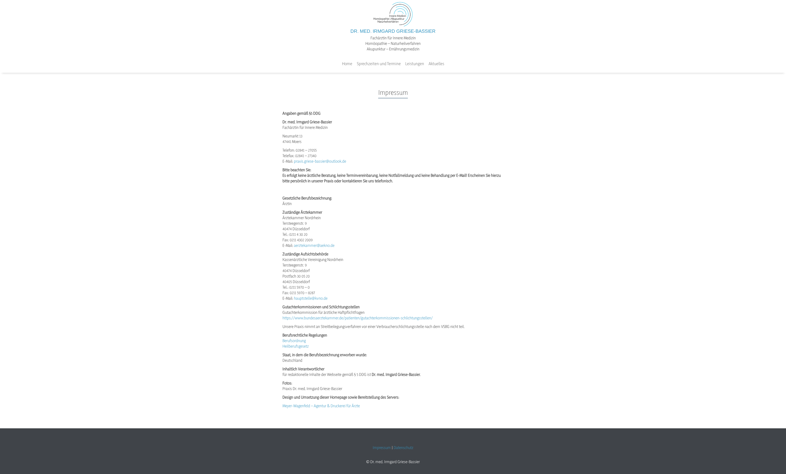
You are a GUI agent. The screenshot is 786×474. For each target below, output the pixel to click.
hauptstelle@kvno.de (311, 298)
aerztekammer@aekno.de (314, 245)
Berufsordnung (294, 340)
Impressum (382, 447)
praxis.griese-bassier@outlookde (320, 161)
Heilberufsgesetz (295, 346)
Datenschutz (403, 447)
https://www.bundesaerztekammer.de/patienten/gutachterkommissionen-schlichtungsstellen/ (357, 317)
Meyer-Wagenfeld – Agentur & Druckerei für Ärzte (321, 405)
